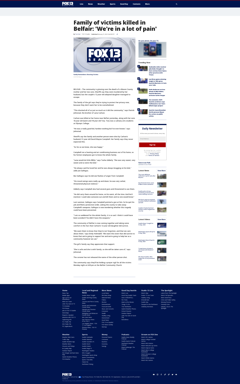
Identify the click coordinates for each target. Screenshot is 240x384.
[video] (161, 225)
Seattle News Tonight (88, 295)
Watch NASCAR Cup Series (149, 345)
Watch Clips (144, 293)
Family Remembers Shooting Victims (86, 74)
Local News (105, 293)
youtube (153, 374)
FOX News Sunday (107, 325)
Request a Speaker (68, 315)
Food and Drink (106, 307)
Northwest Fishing (87, 364)
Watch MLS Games (147, 360)
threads (168, 374)
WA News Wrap (106, 295)
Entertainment (106, 304)
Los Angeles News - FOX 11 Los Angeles (89, 324)
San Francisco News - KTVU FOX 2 (88, 320)
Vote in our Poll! (144, 163)
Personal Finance (107, 337)
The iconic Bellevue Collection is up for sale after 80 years (146, 176)
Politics (104, 300)
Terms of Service (153, 155)
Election (104, 302)
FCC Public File (66, 322)
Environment (105, 318)
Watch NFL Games (147, 337)
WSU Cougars (86, 353)
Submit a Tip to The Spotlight (167, 307)
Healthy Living (106, 315)
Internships (65, 313)
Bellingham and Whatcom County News (90, 314)
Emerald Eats (145, 300)
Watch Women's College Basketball (148, 355)
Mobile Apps (66, 295)
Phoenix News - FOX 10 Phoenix (89, 328)
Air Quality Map (67, 348)
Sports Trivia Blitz (87, 360)
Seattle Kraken (86, 346)
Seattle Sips (144, 302)
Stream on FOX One (149, 334)
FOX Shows (65, 308)
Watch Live (125, 293)
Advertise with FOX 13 (69, 317)
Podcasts (125, 334)
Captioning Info (67, 319)
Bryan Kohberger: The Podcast (128, 348)
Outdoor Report (126, 313)
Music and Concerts (108, 309)
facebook (161, 374)
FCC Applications (67, 326)
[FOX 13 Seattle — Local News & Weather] (68, 4)
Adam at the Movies (128, 302)
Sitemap (104, 327)
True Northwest (126, 307)
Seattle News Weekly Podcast (128, 338)
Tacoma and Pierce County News (90, 302)
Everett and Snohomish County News (89, 306)
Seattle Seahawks (87, 337)
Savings (104, 346)
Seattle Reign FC (87, 348)
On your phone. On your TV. (148, 41)
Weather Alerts (66, 344)
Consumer (105, 311)
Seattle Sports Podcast (128, 341)
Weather (66, 334)
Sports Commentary (88, 357)
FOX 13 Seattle (86, 34)
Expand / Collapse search (177, 4)
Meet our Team (67, 301)
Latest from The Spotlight (169, 293)
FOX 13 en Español (107, 322)
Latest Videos (144, 219)
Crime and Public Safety (168, 300)
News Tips (65, 293)
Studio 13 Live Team (147, 295)
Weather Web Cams (68, 337)
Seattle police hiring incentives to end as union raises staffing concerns (146, 192)
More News (106, 290)
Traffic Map (65, 339)
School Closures (126, 311)
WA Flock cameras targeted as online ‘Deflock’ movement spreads (147, 201)
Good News (105, 320)
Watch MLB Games (147, 343)
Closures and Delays (68, 346)
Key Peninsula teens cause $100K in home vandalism (146, 183)
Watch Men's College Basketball (147, 351)
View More (162, 171)
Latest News (143, 170)
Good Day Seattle (129, 290)
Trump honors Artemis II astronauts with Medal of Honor (145, 250)
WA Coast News (87, 317)
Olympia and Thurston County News (89, 310)
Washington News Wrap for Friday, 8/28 (146, 240)
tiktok (165, 374)
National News (106, 297)
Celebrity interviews (147, 307)
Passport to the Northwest (149, 304)
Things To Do (126, 304)
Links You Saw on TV (68, 304)
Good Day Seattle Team (129, 295)
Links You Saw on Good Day (129, 316)
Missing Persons (166, 302)
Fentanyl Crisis (165, 304)
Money (104, 334)
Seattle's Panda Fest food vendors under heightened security (146, 209)
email (176, 374)
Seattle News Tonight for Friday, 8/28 (145, 224)
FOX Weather (66, 359)
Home (64, 290)
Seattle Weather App (68, 342)
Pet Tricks (125, 300)
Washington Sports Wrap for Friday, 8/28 (146, 232)
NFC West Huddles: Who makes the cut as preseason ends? (146, 258)
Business (104, 342)
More (147, 4)
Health (104, 313)
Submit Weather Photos (129, 309)
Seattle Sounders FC (88, 342)
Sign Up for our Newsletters (66, 298)
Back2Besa (125, 319)
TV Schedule (66, 306)
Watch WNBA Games (147, 358)
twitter (172, 374)
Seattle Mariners (87, 339)
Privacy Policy (154, 154)
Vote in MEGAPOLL (127, 297)
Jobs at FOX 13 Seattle (69, 310)
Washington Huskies (88, 351)
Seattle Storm (86, 344)
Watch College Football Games (148, 340)
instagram (157, 374)
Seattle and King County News (89, 298)
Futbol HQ (85, 362)
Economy (104, 344)
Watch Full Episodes (167, 295)
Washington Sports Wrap (89, 355)
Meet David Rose (166, 297)
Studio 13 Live (147, 290)
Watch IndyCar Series (147, 348)
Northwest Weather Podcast (128, 344)
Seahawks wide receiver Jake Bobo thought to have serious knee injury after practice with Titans (157, 71)
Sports (85, 334)
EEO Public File (66, 324)
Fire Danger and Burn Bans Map (70, 354)
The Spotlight (166, 290)
